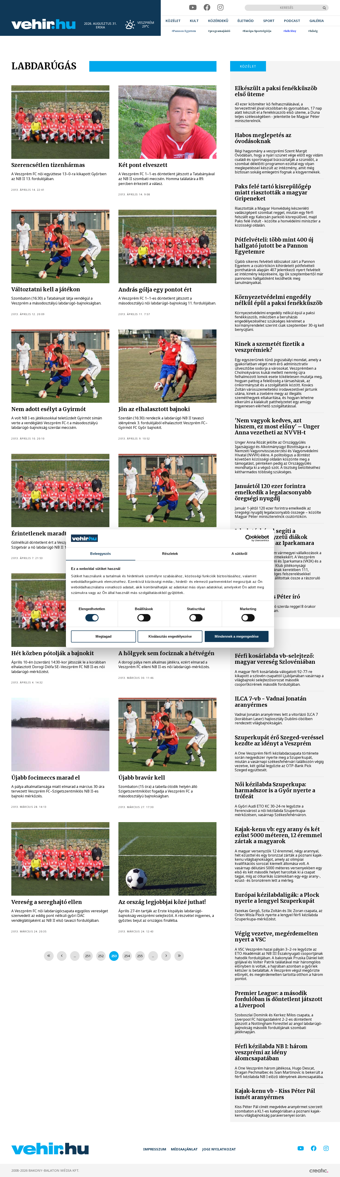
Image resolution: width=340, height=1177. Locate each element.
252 (101, 956)
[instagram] (220, 7)
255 (140, 956)
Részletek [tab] (170, 553)
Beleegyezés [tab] (100, 553)
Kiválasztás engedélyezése (170, 636)
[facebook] (207, 7)
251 (88, 956)
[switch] (144, 617)
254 (127, 956)
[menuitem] (173, 20)
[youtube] (193, 7)
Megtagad (103, 636)
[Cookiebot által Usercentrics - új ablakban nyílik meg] (249, 538)
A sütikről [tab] (239, 553)
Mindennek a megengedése (237, 636)
